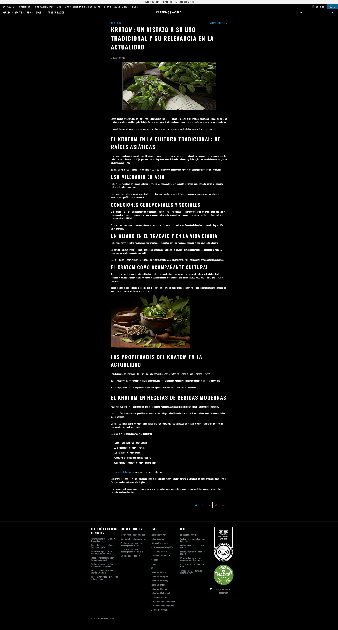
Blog (135, 6)
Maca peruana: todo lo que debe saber (192, 565)
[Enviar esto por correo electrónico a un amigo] (223, 505)
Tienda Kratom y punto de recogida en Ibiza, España (104, 577)
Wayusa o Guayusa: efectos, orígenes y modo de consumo (191, 559)
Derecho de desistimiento (160, 555)
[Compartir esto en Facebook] (203, 505)
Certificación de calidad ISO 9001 (163, 601)
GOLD (39, 12)
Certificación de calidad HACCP (162, 605)
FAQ (152, 567)
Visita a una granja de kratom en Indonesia (192, 540)
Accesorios (121, 6)
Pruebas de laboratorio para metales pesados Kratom (131, 544)
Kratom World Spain (158, 584)
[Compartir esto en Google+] (216, 505)
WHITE (19, 12)
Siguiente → (222, 23)
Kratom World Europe (106, 618)
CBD (59, 6)
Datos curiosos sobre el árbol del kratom (192, 552)
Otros (107, 6)
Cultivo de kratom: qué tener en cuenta (192, 546)
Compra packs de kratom (121, 472)
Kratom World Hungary (159, 576)
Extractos (9, 6)
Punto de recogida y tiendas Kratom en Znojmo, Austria (102, 552)
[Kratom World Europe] (169, 12)
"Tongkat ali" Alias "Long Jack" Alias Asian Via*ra (192, 571)
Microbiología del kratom (130, 555)
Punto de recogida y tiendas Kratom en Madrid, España (102, 565)
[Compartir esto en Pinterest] (210, 505)
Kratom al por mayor (158, 534)
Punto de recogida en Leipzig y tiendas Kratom (103, 539)
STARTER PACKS (55, 12)
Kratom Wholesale (157, 538)
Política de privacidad (159, 551)
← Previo (212, 23)
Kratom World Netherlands (160, 593)
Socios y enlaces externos (160, 597)
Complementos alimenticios (82, 6)
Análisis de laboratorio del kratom (133, 538)
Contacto (154, 559)
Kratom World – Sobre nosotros (133, 534)
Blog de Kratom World (188, 534)
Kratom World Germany (159, 580)
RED (29, 12)
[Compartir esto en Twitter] (196, 505)
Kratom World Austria (159, 588)
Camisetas (25, 6)
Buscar (153, 563)
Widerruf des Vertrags (159, 609)
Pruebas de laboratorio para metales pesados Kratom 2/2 (132, 550)
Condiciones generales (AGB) (162, 547)
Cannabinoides (44, 6)
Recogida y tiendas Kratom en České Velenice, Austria (102, 558)
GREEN (7, 12)
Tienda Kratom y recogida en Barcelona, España (102, 546)
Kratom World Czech (158, 572)
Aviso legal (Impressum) (159, 542)
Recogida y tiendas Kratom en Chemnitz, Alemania (102, 571)
